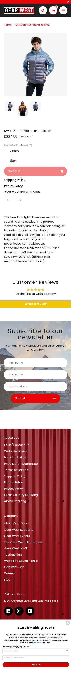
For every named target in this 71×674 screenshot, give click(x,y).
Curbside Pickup (15, 451)
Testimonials (13, 555)
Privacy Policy (14, 489)
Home (8, 25)
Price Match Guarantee (21, 464)
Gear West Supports (18, 530)
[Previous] (8, 200)
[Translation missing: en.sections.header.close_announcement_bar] (68, 2)
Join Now (36, 665)
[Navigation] (63, 10)
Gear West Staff (15, 548)
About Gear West (16, 523)
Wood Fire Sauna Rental (21, 561)
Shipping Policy (14, 476)
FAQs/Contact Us (16, 445)
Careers (10, 573)
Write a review (36, 304)
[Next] (20, 200)
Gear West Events (17, 536)
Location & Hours (16, 457)
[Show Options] (67, 651)
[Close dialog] (67, 622)
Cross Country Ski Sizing (21, 495)
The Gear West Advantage (23, 542)
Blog (7, 579)
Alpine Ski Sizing (15, 501)
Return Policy (13, 482)
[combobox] (35, 651)
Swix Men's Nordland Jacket (31, 25)
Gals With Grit (14, 567)
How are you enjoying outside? (16, 647)
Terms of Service (16, 470)
